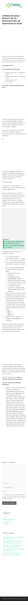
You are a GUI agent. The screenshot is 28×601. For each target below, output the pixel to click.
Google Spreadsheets (9, 519)
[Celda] (14, 5)
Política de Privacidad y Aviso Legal (17, 598)
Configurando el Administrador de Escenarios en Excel (15, 242)
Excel (4, 517)
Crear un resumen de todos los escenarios (15, 246)
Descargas (6, 523)
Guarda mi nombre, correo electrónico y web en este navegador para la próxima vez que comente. (14, 496)
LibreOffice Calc (7, 521)
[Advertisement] (14, 41)
